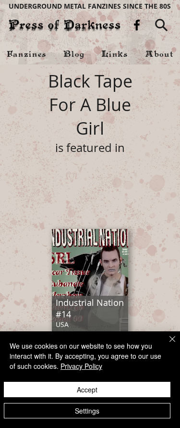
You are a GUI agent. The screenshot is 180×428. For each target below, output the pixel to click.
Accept (87, 389)
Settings (87, 410)
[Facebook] (137, 25)
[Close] (166, 344)
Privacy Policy (81, 366)
